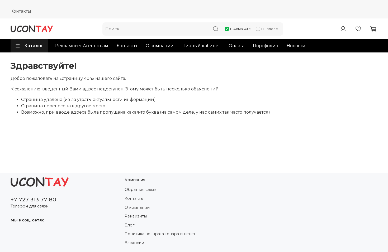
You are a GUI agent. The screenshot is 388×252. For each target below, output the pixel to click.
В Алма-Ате (240, 29)
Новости (296, 45)
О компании (160, 45)
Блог (129, 225)
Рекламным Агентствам (81, 45)
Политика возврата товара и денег (160, 233)
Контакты (21, 11)
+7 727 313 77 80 (33, 199)
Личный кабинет (201, 45)
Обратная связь (140, 189)
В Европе (269, 29)
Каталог (33, 45)
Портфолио (265, 45)
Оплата (236, 45)
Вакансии (134, 242)
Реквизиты (136, 216)
